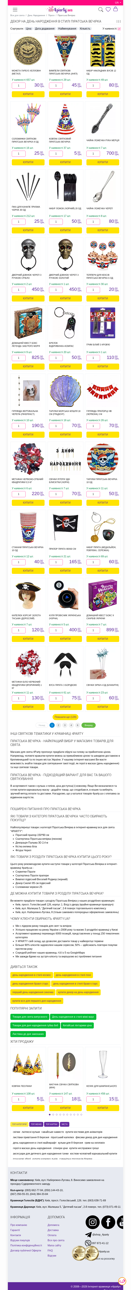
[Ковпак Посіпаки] (28, 1064)
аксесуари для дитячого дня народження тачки (41, 1153)
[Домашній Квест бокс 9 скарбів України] (102, 595)
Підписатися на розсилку (100, 1258)
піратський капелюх (62, 1137)
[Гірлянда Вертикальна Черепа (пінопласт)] (28, 391)
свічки (16, 1132)
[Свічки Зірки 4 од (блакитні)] (102, 663)
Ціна (28, 28)
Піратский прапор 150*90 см (32, 835)
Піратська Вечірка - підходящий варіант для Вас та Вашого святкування (60, 777)
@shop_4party (100, 1234)
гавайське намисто (53, 1132)
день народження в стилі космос (31, 975)
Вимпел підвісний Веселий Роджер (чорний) (41, 879)
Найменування (67, 28)
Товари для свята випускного (29, 1016)
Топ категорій (19, 1124)
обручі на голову (75, 752)
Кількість (85, 28)
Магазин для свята (21, 752)
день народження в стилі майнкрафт (34, 1142)
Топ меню (36, 1124)
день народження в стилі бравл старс (75, 983)
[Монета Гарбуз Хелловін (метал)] (28, 50)
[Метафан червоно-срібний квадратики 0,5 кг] (28, 459)
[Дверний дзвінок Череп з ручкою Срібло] (28, 255)
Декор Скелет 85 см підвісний (32, 883)
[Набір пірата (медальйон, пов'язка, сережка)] (102, 527)
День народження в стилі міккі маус (73, 1016)
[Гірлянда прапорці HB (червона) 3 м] (102, 391)
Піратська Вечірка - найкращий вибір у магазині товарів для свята (61, 743)
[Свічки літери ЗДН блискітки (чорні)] (65, 459)
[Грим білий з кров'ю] (102, 323)
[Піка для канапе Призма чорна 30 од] (28, 187)
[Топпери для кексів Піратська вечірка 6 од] (102, 255)
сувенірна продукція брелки (75, 1159)
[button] (49, 1114)
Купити (28, 94)
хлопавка (110, 793)
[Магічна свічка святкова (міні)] (65, 1064)
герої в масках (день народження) (99, 763)
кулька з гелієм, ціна (49, 786)
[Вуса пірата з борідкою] (65, 663)
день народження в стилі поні (73, 975)
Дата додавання (44, 28)
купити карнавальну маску (33, 789)
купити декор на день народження (78, 992)
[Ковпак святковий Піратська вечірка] (65, 119)
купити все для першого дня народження (36, 1000)
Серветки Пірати (25, 871)
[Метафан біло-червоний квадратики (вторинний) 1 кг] (28, 663)
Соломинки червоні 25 (28, 887)
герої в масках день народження (32, 1148)
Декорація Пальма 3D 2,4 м (31, 842)
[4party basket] (115, 8)
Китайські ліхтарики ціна (77, 1025)
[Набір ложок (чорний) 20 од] (65, 187)
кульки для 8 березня (70, 1142)
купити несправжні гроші (84, 1148)
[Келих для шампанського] (103, 1064)
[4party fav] (108, 9)
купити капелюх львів (45, 1159)
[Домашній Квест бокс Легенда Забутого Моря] (28, 323)
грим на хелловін (95, 1142)
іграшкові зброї (22, 1159)
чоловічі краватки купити (39, 755)
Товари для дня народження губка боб (35, 1025)
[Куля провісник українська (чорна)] (65, 595)
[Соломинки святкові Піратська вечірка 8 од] (28, 119)
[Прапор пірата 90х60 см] (65, 527)
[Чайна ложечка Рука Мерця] (102, 119)
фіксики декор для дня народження (96, 1137)
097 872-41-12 (99, 1243)
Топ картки (51, 1124)
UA (117, 2)
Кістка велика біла (26, 846)
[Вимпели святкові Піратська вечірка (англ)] (65, 50)
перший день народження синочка (32, 992)
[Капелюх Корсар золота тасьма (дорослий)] (28, 595)
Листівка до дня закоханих (28, 1034)
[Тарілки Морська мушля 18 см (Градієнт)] (65, 391)
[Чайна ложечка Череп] (102, 187)
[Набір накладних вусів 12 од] (102, 50)
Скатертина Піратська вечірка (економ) (38, 838)
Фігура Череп (23, 850)
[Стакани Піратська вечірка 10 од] (28, 527)
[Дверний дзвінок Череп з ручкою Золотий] (65, 255)
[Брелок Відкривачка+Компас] (65, 323)
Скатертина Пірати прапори (32, 875)
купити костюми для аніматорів (84, 1132)
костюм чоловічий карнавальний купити (93, 1153)
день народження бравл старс (30, 983)
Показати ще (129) (65, 717)
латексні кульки (31, 1132)
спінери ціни (60, 1148)
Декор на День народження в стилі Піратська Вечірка (55, 21)
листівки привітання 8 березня (31, 1137)
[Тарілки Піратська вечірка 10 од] (102, 459)
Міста (65, 1124)
